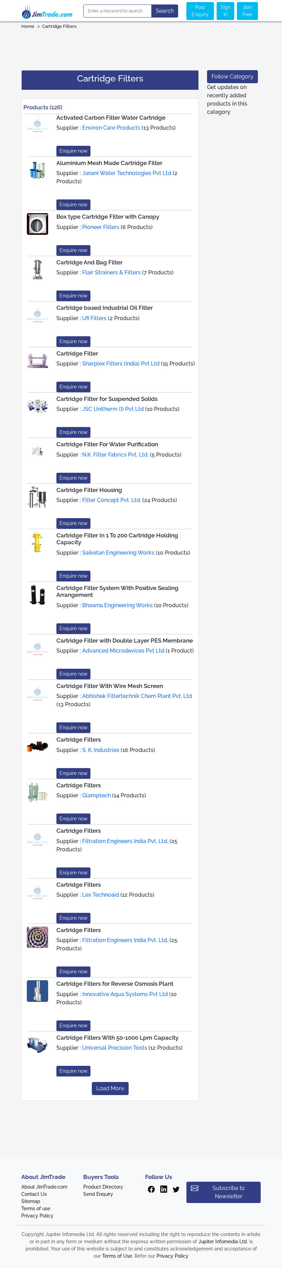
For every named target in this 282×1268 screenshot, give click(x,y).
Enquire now (73, 151)
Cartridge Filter (77, 353)
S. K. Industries (100, 750)
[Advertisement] (141, 47)
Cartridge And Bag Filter (89, 262)
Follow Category (232, 76)
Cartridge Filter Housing (89, 490)
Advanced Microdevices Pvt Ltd (123, 650)
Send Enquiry (98, 1194)
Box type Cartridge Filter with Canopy (107, 216)
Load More (110, 1088)
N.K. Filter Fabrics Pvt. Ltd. (115, 454)
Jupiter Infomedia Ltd (222, 1241)
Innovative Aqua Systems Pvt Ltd (125, 994)
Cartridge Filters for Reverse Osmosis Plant (114, 983)
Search (165, 11)
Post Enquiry (200, 10)
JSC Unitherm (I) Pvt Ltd (113, 409)
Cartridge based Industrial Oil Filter (104, 307)
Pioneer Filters (100, 227)
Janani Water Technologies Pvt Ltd (126, 173)
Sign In (225, 10)
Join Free (247, 10)
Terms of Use (117, 1256)
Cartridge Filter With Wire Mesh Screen (109, 685)
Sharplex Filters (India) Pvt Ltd (121, 363)
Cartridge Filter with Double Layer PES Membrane (124, 640)
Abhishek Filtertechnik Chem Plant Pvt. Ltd (137, 696)
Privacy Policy (37, 1215)
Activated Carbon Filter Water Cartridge (110, 117)
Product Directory (103, 1187)
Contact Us (34, 1194)
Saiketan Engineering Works (118, 552)
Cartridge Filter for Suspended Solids (107, 398)
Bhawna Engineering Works (117, 605)
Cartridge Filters (59, 26)
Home (27, 26)
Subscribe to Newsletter (229, 1192)
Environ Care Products (111, 127)
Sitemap (30, 1201)
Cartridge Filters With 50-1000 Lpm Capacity (117, 1037)
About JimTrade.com (44, 1187)
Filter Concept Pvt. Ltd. (111, 500)
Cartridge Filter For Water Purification (107, 444)
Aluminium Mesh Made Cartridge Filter (109, 163)
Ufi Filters (94, 318)
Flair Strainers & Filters (111, 272)
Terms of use (35, 1208)
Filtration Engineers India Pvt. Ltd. (125, 841)
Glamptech (96, 795)
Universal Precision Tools (114, 1048)
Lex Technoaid (100, 895)
